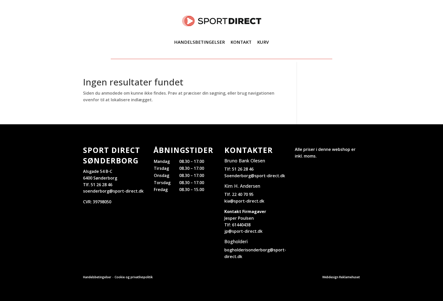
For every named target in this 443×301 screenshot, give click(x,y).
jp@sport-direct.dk (243, 231)
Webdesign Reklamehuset (341, 277)
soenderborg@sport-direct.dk (113, 191)
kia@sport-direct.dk (244, 201)
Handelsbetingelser (199, 42)
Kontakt (240, 42)
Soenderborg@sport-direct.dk (254, 176)
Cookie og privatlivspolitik (134, 277)
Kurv (263, 42)
